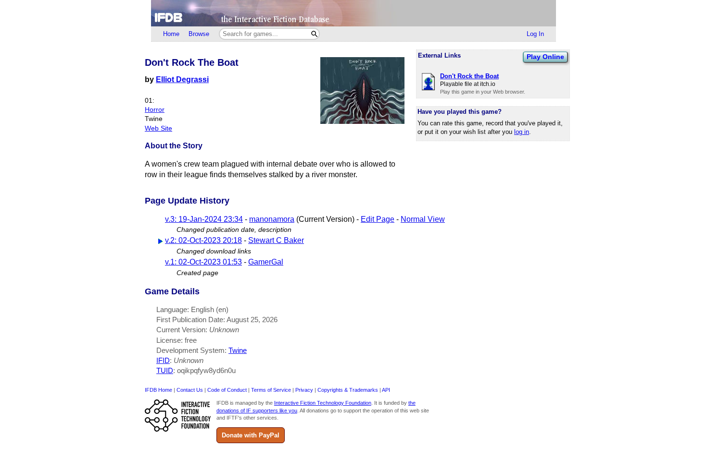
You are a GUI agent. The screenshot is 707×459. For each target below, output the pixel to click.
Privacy (304, 390)
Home (171, 33)
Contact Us (190, 390)
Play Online (545, 56)
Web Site (158, 128)
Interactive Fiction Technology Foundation (322, 403)
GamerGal (265, 262)
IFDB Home (158, 390)
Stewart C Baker (276, 240)
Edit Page (377, 219)
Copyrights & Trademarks (347, 390)
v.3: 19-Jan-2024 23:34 (204, 219)
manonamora (271, 219)
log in (521, 131)
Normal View (423, 219)
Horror (154, 109)
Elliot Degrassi (182, 79)
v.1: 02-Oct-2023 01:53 (203, 262)
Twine (237, 350)
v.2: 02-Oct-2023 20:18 (203, 240)
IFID (163, 360)
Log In (535, 33)
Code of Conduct (227, 390)
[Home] (353, 13)
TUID (164, 370)
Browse (199, 33)
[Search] (314, 34)
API (386, 390)
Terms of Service (271, 390)
